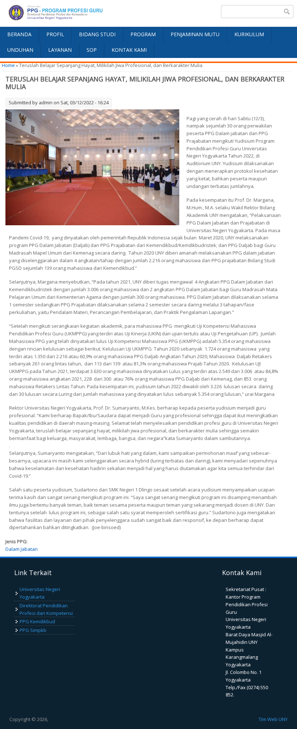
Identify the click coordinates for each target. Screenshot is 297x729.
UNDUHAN (20, 49)
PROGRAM (143, 34)
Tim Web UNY (273, 719)
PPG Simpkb (33, 630)
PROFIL (55, 34)
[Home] (74, 13)
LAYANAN (60, 49)
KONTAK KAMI (129, 49)
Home (8, 65)
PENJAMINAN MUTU (195, 34)
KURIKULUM (249, 34)
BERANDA (19, 34)
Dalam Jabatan (21, 549)
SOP (92, 49)
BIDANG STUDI (97, 34)
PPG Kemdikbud (37, 621)
